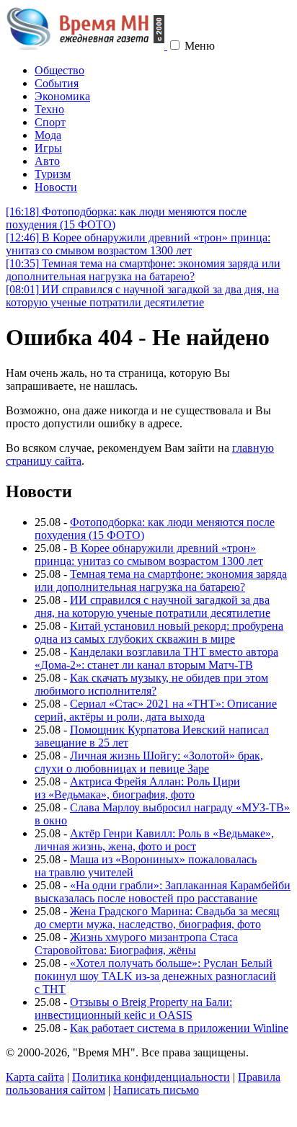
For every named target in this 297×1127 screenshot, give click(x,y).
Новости (56, 187)
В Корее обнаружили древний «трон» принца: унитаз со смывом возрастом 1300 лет (138, 244)
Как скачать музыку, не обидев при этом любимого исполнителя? (151, 684)
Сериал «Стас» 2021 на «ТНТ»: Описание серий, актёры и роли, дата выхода (156, 710)
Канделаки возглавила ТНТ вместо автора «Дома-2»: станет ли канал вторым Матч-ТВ (156, 658)
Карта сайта (35, 1077)
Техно (49, 109)
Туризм (53, 174)
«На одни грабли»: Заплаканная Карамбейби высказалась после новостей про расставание (163, 891)
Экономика (62, 96)
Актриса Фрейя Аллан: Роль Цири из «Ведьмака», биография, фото (137, 788)
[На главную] (86, 46)
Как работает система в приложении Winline (179, 1028)
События (57, 83)
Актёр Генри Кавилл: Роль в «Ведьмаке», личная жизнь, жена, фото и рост (154, 839)
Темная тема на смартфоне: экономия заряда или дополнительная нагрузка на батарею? (143, 269)
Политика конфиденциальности (151, 1077)
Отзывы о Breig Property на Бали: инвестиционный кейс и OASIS (133, 1008)
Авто (47, 161)
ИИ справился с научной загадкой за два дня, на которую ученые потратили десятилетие (142, 295)
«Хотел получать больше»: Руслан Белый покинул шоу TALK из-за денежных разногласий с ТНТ (155, 976)
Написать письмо (156, 1090)
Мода (48, 135)
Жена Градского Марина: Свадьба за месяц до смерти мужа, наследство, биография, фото (157, 917)
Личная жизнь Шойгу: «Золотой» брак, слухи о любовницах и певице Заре (149, 762)
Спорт (50, 122)
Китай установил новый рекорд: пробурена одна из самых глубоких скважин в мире (159, 632)
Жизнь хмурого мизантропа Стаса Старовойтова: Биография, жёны (136, 943)
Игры (48, 148)
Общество (59, 70)
